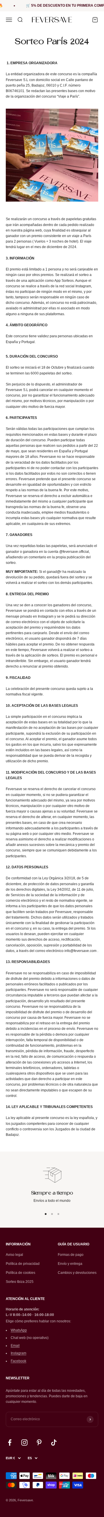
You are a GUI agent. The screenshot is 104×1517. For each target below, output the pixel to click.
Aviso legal (14, 1255)
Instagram (18, 1353)
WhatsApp (19, 1330)
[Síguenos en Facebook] (10, 1442)
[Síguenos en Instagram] (24, 1442)
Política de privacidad (23, 1264)
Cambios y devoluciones (77, 1273)
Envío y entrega (70, 1264)
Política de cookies (20, 1273)
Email (15, 1346)
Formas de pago (70, 1255)
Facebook (18, 1361)
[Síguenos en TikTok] (54, 1442)
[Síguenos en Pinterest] (39, 1442)
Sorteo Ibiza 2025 (20, 1282)
